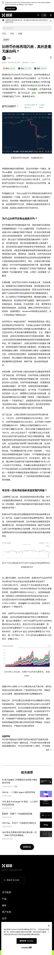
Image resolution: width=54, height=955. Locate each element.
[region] (26, 938)
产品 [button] (4, 899)
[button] (38, 15)
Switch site (11, 8)
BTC (25, 631)
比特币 (34, 89)
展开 (47, 750)
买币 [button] (4, 918)
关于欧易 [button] (6, 892)
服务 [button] (4, 905)
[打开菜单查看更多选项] (50, 15)
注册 (44, 15)
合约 (16, 588)
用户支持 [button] (6, 912)
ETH (34, 93)
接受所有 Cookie (27, 941)
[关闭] (50, 21)
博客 (12, 33)
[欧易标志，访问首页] (7, 15)
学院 (4, 33)
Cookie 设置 (26, 947)
